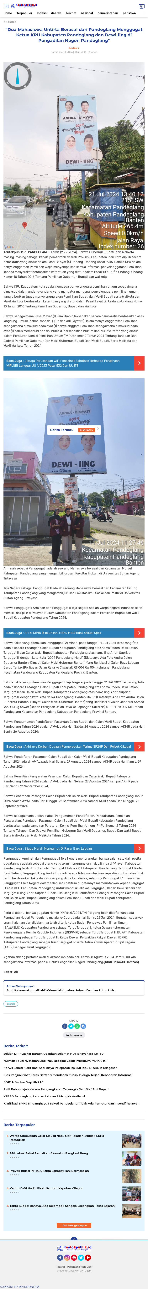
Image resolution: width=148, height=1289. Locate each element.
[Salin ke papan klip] (83, 1026)
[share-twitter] (71, 1026)
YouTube (90, 1262)
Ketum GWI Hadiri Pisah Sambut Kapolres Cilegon (46, 1188)
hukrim (71, 13)
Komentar (76, 1035)
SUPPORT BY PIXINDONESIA (19, 1287)
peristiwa (129, 13)
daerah (56, 13)
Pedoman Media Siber (79, 1266)
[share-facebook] (64, 1026)
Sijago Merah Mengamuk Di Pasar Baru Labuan (58, 848)
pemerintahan (108, 13)
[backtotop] (74, 1240)
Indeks (41, 13)
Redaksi (60, 1266)
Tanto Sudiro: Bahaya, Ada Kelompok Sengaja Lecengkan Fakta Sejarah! (62, 1206)
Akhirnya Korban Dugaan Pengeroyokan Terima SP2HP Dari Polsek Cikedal (77, 746)
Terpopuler (24, 13)
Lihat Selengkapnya (73, 1225)
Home (7, 13)
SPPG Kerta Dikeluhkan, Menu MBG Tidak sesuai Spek (62, 633)
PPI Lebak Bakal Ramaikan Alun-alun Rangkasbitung (49, 1153)
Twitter (82, 1262)
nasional (87, 13)
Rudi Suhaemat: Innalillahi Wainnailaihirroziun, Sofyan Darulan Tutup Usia (60, 990)
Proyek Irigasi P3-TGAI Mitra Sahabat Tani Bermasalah (49, 1171)
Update (87, 429)
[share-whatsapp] (77, 1026)
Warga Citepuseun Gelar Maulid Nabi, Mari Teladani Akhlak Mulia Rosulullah (57, 1138)
